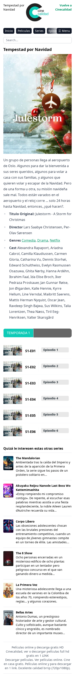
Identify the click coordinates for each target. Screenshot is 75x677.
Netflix (55, 240)
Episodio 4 (50, 398)
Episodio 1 (50, 350)
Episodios (55, 31)
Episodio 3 (50, 382)
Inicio (9, 31)
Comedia (29, 240)
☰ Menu (64, 31)
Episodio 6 (50, 430)
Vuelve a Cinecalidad (63, 7)
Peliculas (24, 31)
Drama (42, 240)
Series (39, 31)
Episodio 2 (50, 366)
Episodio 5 (50, 414)
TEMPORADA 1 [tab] (18, 333)
